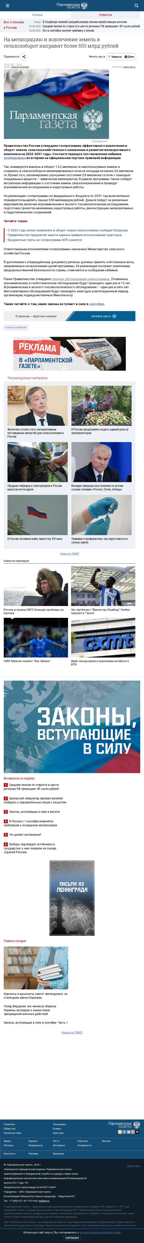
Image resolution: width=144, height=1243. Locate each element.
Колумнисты (85, 1145)
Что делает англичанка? (25, 834)
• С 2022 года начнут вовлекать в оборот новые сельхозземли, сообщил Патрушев (67, 230)
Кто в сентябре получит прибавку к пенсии (61, 30)
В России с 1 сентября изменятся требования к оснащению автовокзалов (30, 823)
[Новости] (115, 57)
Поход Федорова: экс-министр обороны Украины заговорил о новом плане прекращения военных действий (30, 1010)
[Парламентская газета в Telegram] (128, 1132)
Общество (10, 1128)
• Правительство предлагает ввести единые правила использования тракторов (64, 235)
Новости (105, 15)
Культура (58, 1133)
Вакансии (58, 1153)
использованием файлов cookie (100, 1232)
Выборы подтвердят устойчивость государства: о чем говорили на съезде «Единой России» (30, 848)
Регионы (9, 1145)
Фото (56, 1141)
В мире (57, 1128)
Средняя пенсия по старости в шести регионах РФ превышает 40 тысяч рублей (84, 26)
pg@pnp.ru (44, 1201)
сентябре (96, 304)
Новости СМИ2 (69, 553)
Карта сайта (133, 1166)
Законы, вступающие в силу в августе (34, 812)
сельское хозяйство (16, 327)
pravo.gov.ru (129, 67)
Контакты (9, 1153)
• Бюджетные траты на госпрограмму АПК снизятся (44, 240)
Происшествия (12, 1133)
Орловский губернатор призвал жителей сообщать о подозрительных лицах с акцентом (35, 800)
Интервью (59, 1145)
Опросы (33, 1141)
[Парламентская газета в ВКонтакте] (124, 1132)
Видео (7, 1141)
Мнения (106, 1141)
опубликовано (15, 158)
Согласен (72, 1238)
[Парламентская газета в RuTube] (137, 1132)
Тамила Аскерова (20, 67)
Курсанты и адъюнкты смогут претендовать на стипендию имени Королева (35, 995)
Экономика (59, 1124)
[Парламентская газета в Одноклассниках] (133, 1132)
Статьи (37, 15)
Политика (9, 1124)
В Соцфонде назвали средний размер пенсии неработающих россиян (80, 22)
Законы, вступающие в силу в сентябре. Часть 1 (36, 1022)
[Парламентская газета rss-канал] (120, 1132)
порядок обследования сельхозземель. (81, 279)
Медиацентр (35, 1145)
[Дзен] (129, 57)
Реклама (33, 1153)
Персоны (83, 1141)
